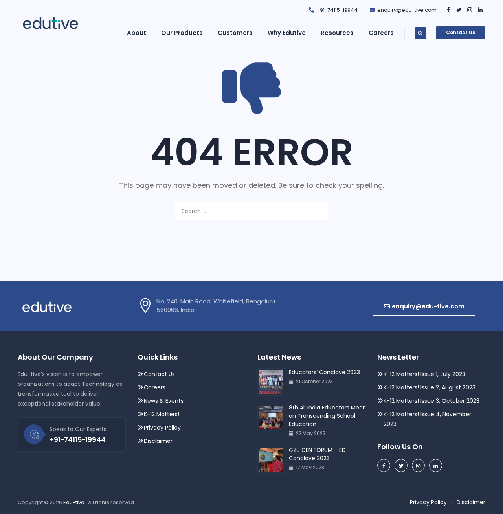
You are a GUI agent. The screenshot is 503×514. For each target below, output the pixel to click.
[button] (424, 306)
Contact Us (460, 32)
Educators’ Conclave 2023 (324, 372)
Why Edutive (287, 33)
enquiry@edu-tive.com (407, 10)
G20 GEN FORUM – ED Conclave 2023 (317, 454)
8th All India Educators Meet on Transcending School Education (327, 416)
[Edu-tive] (50, 23)
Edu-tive (74, 502)
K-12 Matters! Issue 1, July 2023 (424, 374)
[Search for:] (251, 211)
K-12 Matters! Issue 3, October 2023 (431, 401)
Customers (235, 33)
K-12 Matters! (161, 414)
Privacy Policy (163, 427)
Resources (337, 33)
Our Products (182, 33)
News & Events (164, 401)
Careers (154, 387)
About (136, 33)
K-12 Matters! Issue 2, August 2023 (429, 387)
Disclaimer (158, 441)
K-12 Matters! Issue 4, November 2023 (427, 419)
